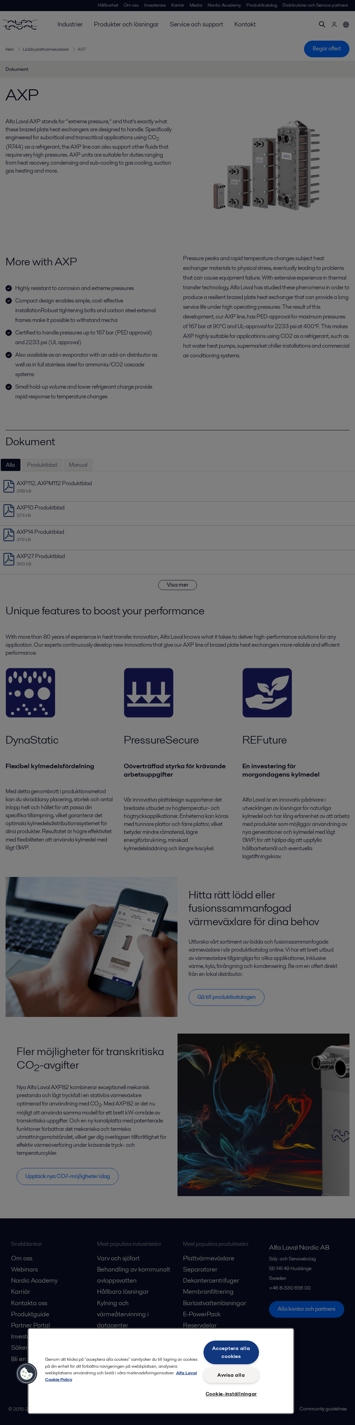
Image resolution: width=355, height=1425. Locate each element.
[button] (27, 1373)
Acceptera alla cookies (231, 1352)
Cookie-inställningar (231, 1393)
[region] (161, 1371)
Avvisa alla (231, 1375)
